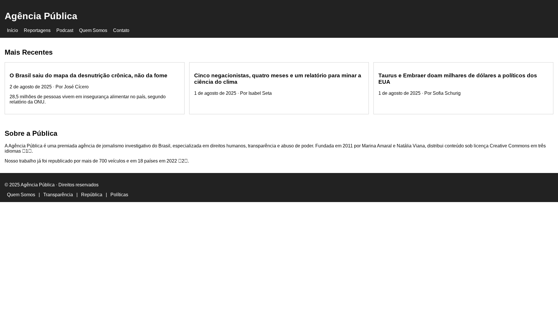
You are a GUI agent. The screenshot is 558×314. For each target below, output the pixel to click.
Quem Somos (93, 30)
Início (12, 30)
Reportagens (37, 30)
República (91, 194)
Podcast (64, 30)
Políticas (119, 194)
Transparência (58, 194)
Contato (121, 30)
